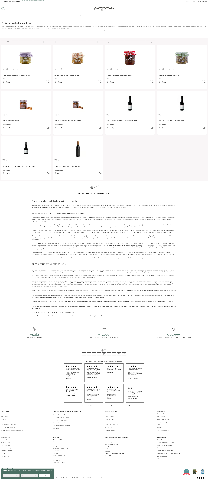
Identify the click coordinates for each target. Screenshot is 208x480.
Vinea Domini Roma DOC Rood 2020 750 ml (122, 121)
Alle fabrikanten (5, 456)
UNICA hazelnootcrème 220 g (13, 121)
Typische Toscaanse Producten (61, 423)
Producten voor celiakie (111, 425)
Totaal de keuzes (110, 430)
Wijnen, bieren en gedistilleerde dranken (12, 430)
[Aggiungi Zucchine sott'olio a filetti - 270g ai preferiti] (204, 47)
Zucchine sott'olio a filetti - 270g (170, 75)
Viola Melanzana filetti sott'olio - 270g (16, 75)
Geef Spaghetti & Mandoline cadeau (115, 453)
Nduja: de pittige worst (163, 440)
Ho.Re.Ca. (56, 453)
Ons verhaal (56, 446)
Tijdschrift (125, 15)
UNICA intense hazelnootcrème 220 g (68, 121)
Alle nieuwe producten (163, 430)
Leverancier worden (58, 458)
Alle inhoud (160, 459)
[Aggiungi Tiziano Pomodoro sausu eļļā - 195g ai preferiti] (152, 47)
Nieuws (96, 15)
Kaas (2, 414)
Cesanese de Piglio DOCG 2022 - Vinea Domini (19, 166)
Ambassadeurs (57, 442)
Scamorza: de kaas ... (163, 456)
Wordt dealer (57, 460)
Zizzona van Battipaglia (163, 419)
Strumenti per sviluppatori (112, 444)
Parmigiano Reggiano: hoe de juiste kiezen (168, 453)
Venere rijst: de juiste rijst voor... (165, 445)
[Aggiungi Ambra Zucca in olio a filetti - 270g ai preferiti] (100, 47)
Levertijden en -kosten (111, 447)
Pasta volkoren (161, 416)
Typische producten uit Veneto (61, 426)
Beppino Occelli (5, 445)
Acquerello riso (5, 442)
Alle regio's (56, 428)
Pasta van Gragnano (162, 414)
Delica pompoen (161, 448)
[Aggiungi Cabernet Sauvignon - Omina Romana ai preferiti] (100, 138)
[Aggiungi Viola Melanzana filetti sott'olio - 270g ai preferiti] (48, 47)
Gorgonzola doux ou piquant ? (165, 442)
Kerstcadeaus (109, 414)
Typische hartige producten (8, 425)
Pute (158, 425)
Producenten (115, 15)
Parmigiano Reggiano (163, 422)
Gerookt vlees (5, 422)
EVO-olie (3, 419)
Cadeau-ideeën (109, 416)
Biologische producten (111, 419)
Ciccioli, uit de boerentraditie (165, 451)
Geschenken (105, 15)
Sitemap (105, 478)
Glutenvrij (107, 422)
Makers (55, 444)
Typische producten (85, 15)
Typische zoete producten (8, 427)
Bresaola (159, 427)
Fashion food (108, 427)
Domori (3, 453)
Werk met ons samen (59, 455)
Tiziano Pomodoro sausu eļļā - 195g (119, 75)
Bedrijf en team (57, 439)
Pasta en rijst (4, 416)
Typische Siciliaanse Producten (61, 415)
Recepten (108, 440)
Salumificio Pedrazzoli (7, 451)
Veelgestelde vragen (111, 449)
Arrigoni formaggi (6, 448)
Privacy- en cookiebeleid (96, 478)
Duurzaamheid (57, 451)
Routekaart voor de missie (60, 448)
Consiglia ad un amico (59, 462)
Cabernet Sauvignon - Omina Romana (67, 166)
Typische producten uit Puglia (61, 417)
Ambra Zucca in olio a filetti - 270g (67, 75)
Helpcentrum (108, 442)
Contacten (108, 451)
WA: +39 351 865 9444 (202, 1)
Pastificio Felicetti (6, 440)
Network (107, 456)
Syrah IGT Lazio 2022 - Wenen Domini (172, 121)
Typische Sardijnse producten (61, 420)
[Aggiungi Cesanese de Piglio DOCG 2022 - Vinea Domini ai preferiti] (48, 138)
